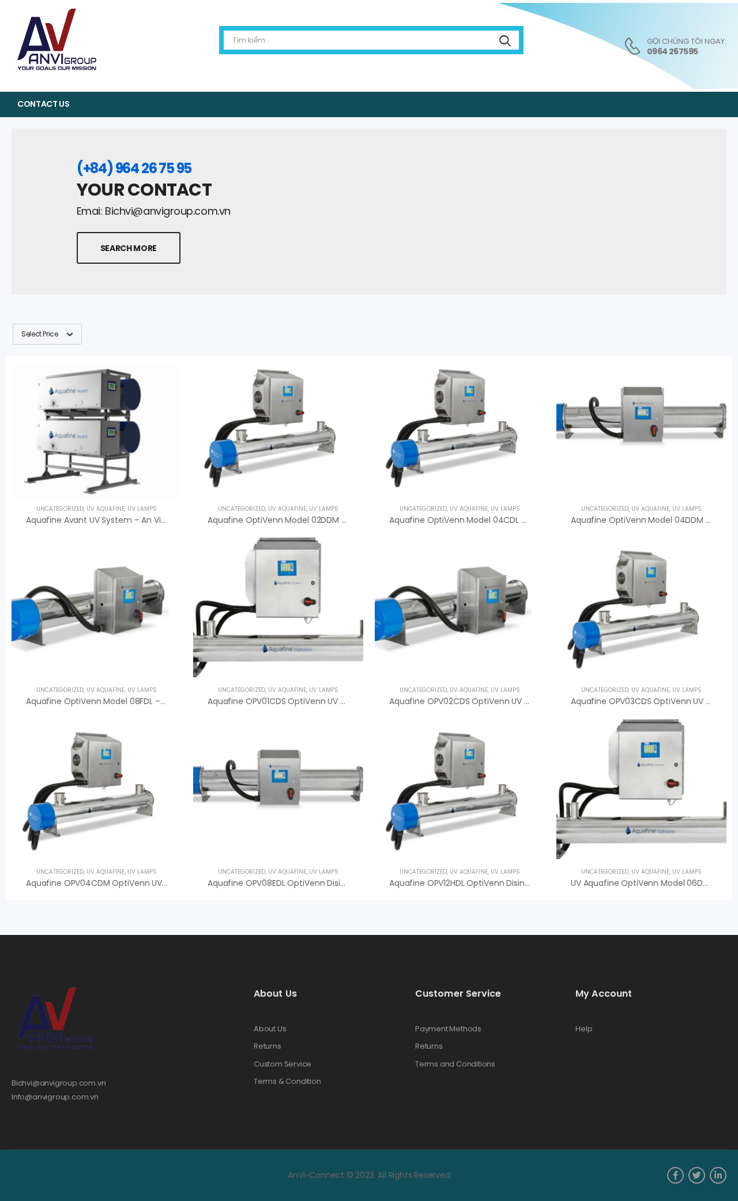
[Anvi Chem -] (56, 40)
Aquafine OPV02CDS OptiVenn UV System (471, 701)
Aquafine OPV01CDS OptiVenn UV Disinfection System (313, 701)
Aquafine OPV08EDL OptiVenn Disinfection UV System (313, 883)
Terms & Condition (287, 1081)
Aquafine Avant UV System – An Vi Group (106, 520)
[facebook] (675, 1175)
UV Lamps (142, 508)
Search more (128, 248)
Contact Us (43, 104)
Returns (267, 1046)
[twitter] (696, 1175)
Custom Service (282, 1064)
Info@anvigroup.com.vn (55, 1096)
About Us (270, 1029)
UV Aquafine (105, 508)
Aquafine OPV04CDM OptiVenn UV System (110, 883)
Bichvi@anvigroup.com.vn (59, 1082)
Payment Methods (448, 1029)
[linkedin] (718, 1175)
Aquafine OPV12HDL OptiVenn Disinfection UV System (493, 883)
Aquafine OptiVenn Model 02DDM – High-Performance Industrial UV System (356, 520)
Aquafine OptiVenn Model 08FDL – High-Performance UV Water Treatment (174, 701)
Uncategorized (60, 508)
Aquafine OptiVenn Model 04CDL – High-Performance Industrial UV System (537, 520)
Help (583, 1029)
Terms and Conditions (455, 1064)
